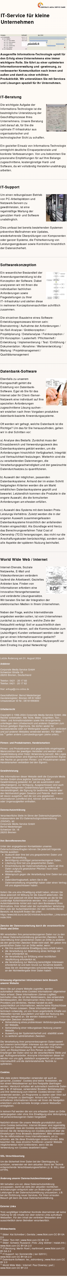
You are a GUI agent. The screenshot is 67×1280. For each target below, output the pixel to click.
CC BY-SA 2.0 (24, 1245)
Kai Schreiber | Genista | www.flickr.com (31, 1234)
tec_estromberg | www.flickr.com (43, 1259)
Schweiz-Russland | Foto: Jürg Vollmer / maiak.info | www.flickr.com (33, 1244)
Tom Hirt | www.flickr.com (23, 1240)
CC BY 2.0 (43, 1240)
